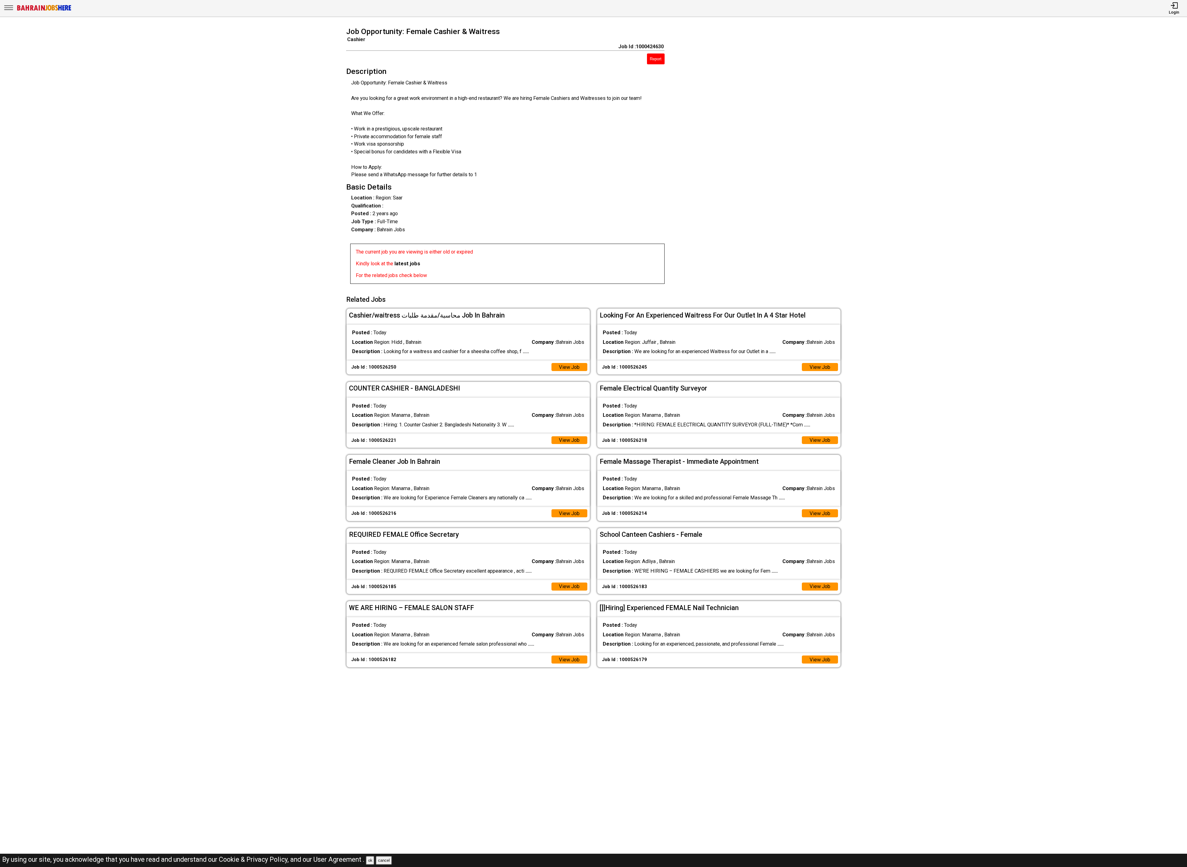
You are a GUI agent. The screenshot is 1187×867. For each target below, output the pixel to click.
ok (370, 860)
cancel (384, 860)
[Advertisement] (762, 157)
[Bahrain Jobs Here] (44, 10)
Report (656, 59)
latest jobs (407, 264)
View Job (569, 367)
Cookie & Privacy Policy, (254, 859)
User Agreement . (338, 859)
